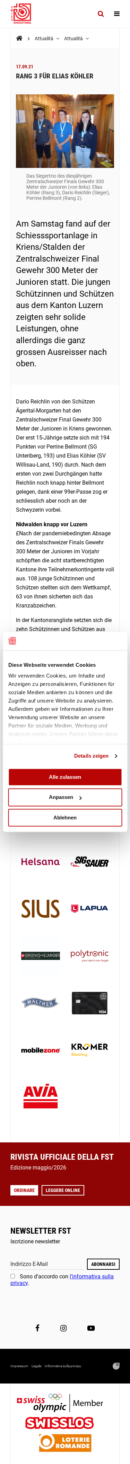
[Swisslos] (65, 1424)
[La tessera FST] (89, 1004)
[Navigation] (117, 14)
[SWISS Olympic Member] (65, 1404)
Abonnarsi (103, 1264)
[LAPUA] (89, 909)
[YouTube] (91, 1328)
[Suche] (101, 14)
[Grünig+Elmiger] (40, 956)
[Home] (19, 38)
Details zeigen (91, 756)
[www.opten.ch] (116, 1366)
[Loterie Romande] (65, 1444)
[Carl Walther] (40, 1004)
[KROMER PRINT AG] (89, 1050)
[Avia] (40, 1098)
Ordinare (24, 1190)
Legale (36, 1366)
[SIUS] (40, 909)
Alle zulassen (65, 777)
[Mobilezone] (40, 1050)
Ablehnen (65, 817)
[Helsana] (40, 862)
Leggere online (63, 1190)
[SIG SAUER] (89, 862)
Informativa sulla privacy (63, 1366)
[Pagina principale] (24, 14)
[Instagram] (63, 1328)
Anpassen (61, 797)
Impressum (19, 1366)
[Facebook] (37, 1328)
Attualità (44, 38)
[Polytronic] (89, 956)
